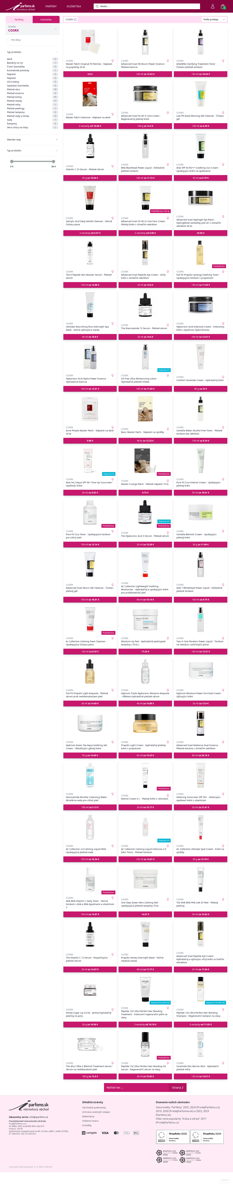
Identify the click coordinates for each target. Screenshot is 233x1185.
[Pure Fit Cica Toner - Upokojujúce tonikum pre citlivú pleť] (90, 512)
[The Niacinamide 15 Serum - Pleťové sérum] (145, 305)
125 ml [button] (145, 859)
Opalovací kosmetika (31, 85)
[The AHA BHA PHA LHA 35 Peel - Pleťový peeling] (200, 879)
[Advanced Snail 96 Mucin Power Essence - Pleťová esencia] (145, 42)
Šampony (31, 123)
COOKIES (224, 1180)
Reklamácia (88, 1116)
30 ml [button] (90, 703)
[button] (90, 74)
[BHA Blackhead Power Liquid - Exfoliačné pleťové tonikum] (145, 146)
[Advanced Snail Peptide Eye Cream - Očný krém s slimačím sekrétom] (145, 253)
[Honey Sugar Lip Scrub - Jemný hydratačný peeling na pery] (90, 989)
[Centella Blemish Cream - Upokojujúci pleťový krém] (200, 512)
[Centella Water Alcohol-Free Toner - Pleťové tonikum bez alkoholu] (200, 408)
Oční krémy (31, 81)
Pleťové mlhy (31, 104)
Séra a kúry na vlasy (31, 127)
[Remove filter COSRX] (75, 19)
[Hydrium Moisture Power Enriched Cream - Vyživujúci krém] (200, 671)
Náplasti (31, 74)
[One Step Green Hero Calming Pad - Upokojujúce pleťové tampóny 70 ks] (145, 879)
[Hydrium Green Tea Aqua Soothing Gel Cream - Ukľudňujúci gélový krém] (90, 723)
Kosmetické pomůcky (31, 70)
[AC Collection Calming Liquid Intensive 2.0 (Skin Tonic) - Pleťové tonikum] (145, 827)
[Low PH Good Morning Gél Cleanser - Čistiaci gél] (200, 94)
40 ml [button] (145, 703)
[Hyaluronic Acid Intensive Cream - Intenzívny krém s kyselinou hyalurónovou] (200, 305)
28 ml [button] (145, 1076)
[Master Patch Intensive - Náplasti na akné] (90, 94)
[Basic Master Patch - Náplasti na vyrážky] (145, 408)
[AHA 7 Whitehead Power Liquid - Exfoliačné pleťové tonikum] (200, 564)
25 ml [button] (145, 284)
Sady (31, 119)
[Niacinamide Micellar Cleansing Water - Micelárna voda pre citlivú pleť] (90, 775)
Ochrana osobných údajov (96, 1111)
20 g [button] (90, 177)
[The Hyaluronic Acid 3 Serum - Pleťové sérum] (145, 512)
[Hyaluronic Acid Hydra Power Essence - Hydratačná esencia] (90, 356)
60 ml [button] (90, 336)
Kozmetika (74, 6)
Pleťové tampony (31, 112)
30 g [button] (201, 544)
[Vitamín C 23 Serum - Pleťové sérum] (90, 146)
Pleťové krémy (31, 96)
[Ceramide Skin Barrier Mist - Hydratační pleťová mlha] (200, 1044)
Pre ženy (15, 39)
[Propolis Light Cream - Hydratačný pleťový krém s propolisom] (145, 723)
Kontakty (86, 1125)
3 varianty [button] (145, 1024)
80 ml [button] (145, 599)
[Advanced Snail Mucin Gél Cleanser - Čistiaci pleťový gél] (90, 564)
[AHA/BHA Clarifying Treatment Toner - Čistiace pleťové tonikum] (200, 42)
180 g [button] (90, 1076)
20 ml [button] (145, 336)
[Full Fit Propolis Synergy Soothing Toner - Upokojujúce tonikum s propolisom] (200, 253)
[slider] (11, 161)
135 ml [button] (90, 859)
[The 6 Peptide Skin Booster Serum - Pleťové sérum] (90, 253)
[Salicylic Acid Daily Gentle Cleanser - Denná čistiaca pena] (90, 198)
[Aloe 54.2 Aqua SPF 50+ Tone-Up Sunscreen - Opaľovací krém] (90, 460)
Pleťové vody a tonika (31, 115)
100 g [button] (145, 125)
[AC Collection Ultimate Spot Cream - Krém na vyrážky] (200, 827)
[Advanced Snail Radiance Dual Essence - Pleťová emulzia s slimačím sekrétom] (200, 723)
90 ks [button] (145, 440)
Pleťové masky (31, 100)
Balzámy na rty (31, 62)
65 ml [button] (145, 755)
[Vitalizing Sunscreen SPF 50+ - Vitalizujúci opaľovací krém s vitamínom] (200, 775)
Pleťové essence (31, 93)
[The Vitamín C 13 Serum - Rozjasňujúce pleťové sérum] (90, 934)
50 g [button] (90, 755)
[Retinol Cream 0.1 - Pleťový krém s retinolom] (145, 775)
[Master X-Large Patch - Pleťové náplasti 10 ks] (145, 460)
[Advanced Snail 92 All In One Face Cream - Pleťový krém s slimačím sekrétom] (145, 198)
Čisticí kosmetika (31, 66)
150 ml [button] (200, 74)
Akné (31, 58)
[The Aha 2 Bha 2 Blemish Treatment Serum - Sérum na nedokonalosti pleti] (90, 1044)
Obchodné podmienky (94, 1107)
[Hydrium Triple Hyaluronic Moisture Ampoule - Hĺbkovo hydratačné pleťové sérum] (145, 671)
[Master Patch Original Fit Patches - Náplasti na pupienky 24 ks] (90, 42)
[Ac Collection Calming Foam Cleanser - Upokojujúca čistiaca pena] (90, 619)
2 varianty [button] (90, 125)
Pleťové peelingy (31, 108)
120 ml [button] (200, 1076)
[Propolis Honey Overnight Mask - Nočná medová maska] (145, 934)
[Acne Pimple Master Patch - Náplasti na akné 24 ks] (90, 408)
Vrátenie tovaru (90, 1120)
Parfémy (51, 6)
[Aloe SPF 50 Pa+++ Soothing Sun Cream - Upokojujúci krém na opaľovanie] (200, 146)
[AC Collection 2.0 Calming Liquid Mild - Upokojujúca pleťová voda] (90, 827)
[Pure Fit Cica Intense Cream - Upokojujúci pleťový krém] (200, 460)
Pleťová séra (31, 89)
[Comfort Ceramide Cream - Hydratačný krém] (200, 356)
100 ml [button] (145, 74)
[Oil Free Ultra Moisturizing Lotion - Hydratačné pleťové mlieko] (145, 356)
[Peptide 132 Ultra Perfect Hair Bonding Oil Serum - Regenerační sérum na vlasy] (145, 1044)
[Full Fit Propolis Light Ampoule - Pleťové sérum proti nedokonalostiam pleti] (90, 671)
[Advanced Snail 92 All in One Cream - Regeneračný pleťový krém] (145, 94)
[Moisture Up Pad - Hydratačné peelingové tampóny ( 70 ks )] (145, 619)
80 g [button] (200, 388)
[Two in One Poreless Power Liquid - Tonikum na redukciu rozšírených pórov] (200, 619)
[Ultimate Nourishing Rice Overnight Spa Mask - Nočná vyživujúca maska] (90, 305)
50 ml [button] (201, 177)
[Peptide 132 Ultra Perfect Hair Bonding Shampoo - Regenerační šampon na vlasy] (200, 989)
